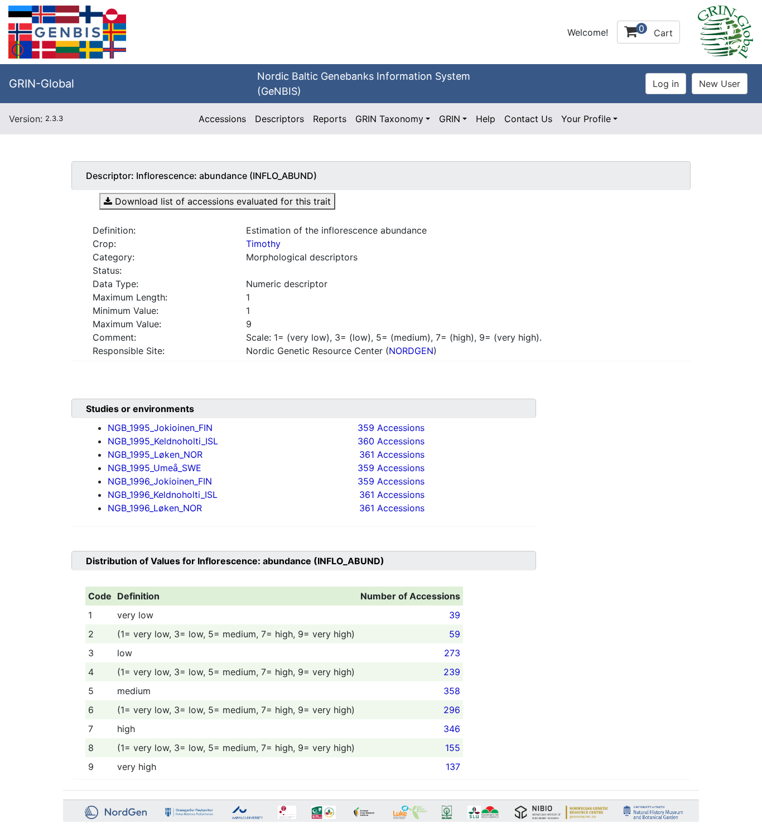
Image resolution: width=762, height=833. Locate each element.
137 (453, 766)
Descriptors (279, 118)
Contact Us (528, 118)
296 (451, 709)
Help (485, 118)
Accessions (222, 118)
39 (454, 615)
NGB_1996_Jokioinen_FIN (160, 481)
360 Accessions (391, 441)
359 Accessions (391, 427)
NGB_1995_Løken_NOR (155, 454)
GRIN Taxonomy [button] (389, 118)
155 (452, 747)
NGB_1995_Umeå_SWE (154, 467)
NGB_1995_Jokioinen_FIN (160, 427)
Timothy (263, 243)
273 (452, 652)
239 (451, 671)
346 (451, 728)
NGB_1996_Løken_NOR (155, 508)
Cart (656, 30)
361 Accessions (392, 454)
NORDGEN (411, 350)
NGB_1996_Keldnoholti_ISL (163, 494)
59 (454, 634)
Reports (329, 118)
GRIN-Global (41, 83)
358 (451, 690)
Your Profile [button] (586, 118)
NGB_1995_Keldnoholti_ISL (163, 441)
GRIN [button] (449, 118)
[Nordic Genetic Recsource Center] (67, 31)
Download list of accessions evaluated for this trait (221, 201)
